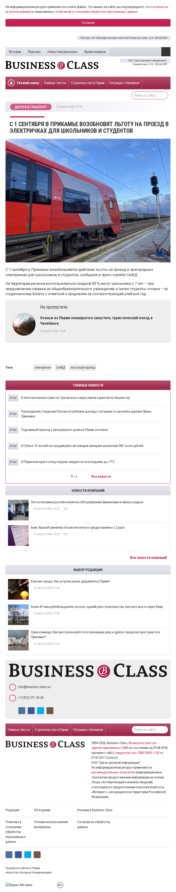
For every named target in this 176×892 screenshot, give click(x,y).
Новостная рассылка (62, 52)
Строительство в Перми (87, 83)
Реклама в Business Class (95, 810)
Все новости (101, 476)
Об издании (42, 810)
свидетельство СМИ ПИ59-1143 (137, 753)
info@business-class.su (34, 687)
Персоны (34, 52)
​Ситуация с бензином (124, 83)
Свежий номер (28, 83)
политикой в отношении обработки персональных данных (97, 12)
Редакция (12, 810)
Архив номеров (95, 52)
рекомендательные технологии (113, 772)
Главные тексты (55, 83)
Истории (15, 52)
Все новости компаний (149, 557)
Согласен (88, 23)
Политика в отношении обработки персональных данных (16, 832)
